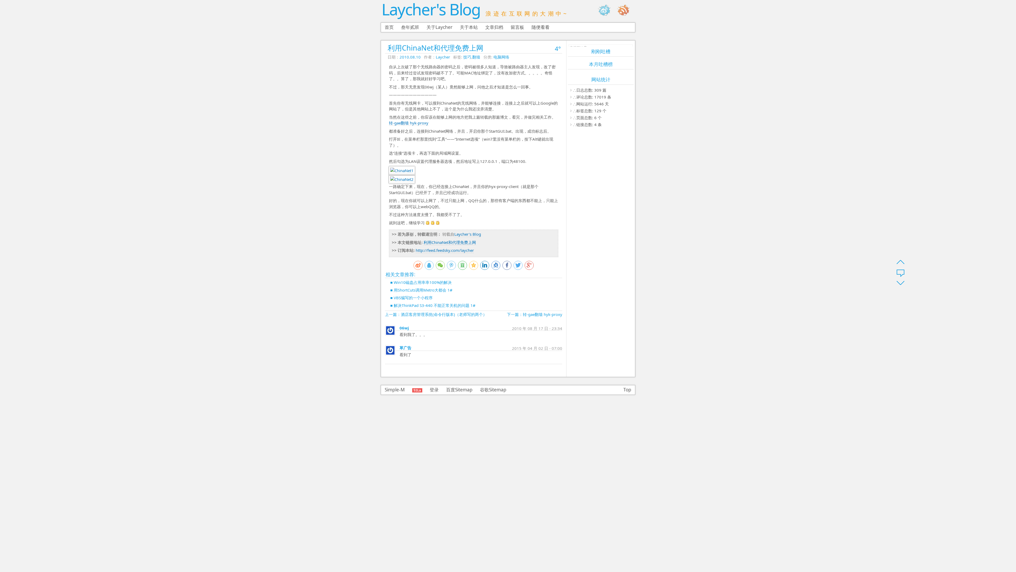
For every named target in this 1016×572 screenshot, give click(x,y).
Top (627, 390)
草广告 (405, 347)
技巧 (467, 57)
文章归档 (494, 27)
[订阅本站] (626, 10)
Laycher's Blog (431, 9)
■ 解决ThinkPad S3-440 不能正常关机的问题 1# (432, 305)
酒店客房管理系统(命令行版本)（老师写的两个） (444, 314)
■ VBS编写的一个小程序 (411, 297)
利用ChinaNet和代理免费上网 (435, 48)
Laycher (443, 57)
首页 (389, 27)
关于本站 (469, 27)
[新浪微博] (607, 10)
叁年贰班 (410, 27)
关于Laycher (439, 27)
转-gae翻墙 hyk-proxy (408, 123)
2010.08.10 (410, 57)
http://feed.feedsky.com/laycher (445, 250)
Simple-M (395, 390)
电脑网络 (501, 57)
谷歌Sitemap (493, 390)
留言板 (517, 27)
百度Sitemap (459, 390)
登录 (434, 390)
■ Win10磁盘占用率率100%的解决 (421, 282)
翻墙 (476, 57)
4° (558, 48)
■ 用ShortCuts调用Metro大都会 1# (421, 290)
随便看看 (541, 27)
